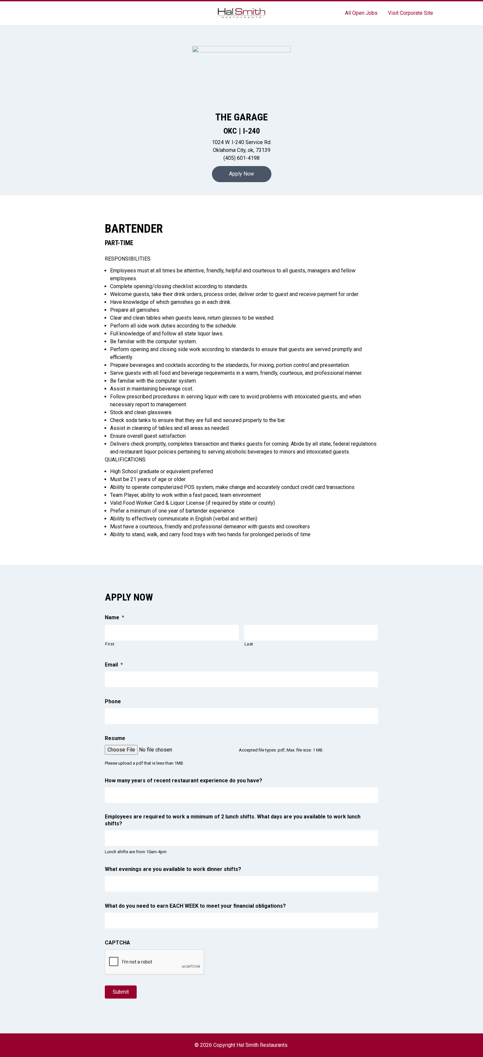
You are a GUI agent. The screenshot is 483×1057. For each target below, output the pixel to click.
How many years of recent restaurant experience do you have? (183, 780)
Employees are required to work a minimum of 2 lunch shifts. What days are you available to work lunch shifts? (232, 820)
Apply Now (241, 174)
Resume (115, 738)
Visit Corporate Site (410, 13)
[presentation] (155, 962)
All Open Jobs (361, 13)
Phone (113, 701)
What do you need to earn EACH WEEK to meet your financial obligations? (195, 906)
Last (249, 644)
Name (114, 617)
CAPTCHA (117, 943)
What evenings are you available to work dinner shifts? (173, 869)
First (109, 644)
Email (114, 665)
